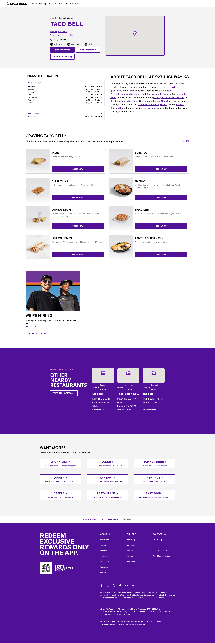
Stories (103, 572)
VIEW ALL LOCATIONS (63, 393)
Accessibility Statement (154, 621)
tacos (165, 87)
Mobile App (130, 540)
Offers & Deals (105, 561)
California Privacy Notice (129, 621)
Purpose (74, 3)
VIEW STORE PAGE (98, 410)
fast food (151, 108)
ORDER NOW (77, 169)
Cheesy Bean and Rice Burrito (168, 98)
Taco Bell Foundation (161, 551)
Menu (34, 3)
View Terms (31, 327)
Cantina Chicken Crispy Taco (152, 105)
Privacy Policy (116, 621)
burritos (174, 87)
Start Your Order (62, 50)
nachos (130, 91)
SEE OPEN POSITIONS (38, 333)
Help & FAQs (158, 540)
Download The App (62, 57)
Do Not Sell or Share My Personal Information (130, 624)
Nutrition (103, 551)
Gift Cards (63, 3)
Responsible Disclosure (107, 624)
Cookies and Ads (105, 621)
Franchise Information (161, 556)
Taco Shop (130, 561)
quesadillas (116, 91)
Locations (104, 556)
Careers (156, 545)
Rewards (52, 3)
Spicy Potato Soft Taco (126, 101)
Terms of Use (142, 621)
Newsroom (104, 567)
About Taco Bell (106, 540)
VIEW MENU (184, 141)
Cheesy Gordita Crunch (158, 94)
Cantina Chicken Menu (155, 101)
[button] (111, 535)
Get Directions (88, 50)
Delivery (42, 3)
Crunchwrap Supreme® (129, 94)
